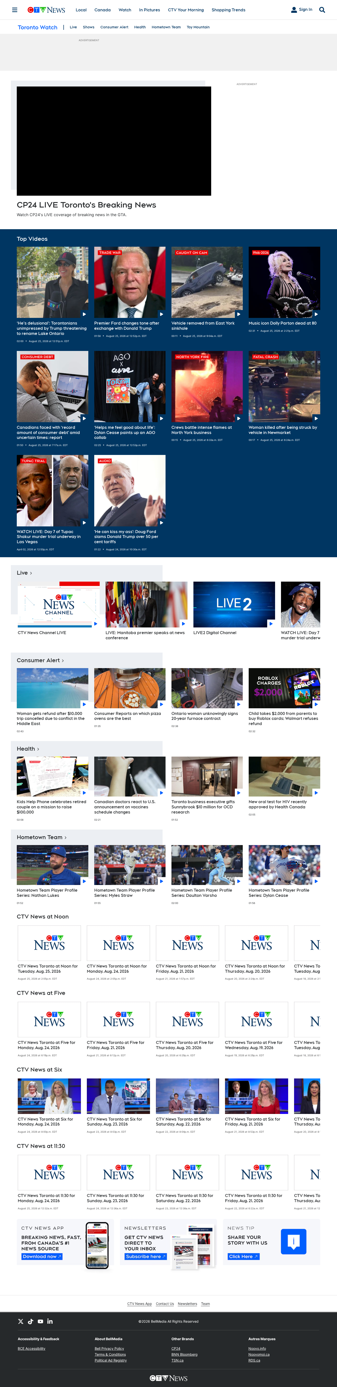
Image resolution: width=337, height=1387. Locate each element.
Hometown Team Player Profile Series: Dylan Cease (279, 893)
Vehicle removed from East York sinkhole (203, 326)
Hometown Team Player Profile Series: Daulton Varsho (201, 893)
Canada (102, 10)
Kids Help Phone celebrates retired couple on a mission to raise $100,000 (51, 807)
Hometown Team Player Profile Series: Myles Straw (124, 893)
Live (73, 27)
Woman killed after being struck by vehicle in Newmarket (283, 430)
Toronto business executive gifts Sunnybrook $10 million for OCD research (203, 807)
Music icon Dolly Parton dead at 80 (283, 323)
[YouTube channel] (40, 1321)
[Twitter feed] (21, 1321)
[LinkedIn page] (50, 1321)
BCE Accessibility (31, 1348)
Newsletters (187, 1303)
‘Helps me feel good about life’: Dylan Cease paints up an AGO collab (124, 432)
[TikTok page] (31, 1321)
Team (205, 1303)
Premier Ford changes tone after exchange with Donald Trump (126, 326)
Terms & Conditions (110, 1354)
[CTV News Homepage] (46, 10)
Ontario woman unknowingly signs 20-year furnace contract (204, 716)
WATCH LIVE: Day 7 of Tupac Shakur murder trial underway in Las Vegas (49, 536)
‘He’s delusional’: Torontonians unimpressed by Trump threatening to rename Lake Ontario (52, 328)
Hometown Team (166, 27)
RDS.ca (254, 1360)
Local (81, 10)
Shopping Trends (228, 10)
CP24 (175, 1348)
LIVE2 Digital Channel (214, 632)
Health (140, 27)
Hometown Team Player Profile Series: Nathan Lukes (47, 893)
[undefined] (49, 953)
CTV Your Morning (186, 10)
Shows (88, 27)
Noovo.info (257, 1348)
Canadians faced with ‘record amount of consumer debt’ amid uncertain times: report (48, 432)
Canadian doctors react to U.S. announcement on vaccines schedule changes (124, 807)
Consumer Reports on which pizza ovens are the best (127, 716)
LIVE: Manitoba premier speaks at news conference (145, 635)
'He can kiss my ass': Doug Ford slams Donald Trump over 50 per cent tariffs (126, 536)
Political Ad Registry (111, 1360)
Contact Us (165, 1303)
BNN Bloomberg (184, 1354)
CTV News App (139, 1303)
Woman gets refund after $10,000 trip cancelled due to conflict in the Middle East (51, 718)
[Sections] (15, 10)
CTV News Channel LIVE (42, 632)
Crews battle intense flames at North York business (201, 430)
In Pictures (149, 10)
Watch (125, 10)
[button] (310, 613)
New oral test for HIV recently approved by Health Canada (278, 804)
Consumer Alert (114, 27)
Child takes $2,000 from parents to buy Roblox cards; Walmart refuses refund (283, 718)
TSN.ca (177, 1360)
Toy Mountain (198, 27)
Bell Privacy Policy (109, 1348)
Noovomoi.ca (259, 1354)
